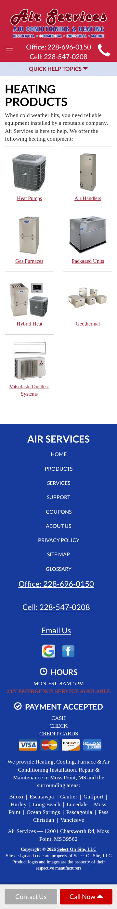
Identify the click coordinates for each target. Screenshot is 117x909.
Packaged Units (88, 261)
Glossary (59, 569)
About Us (58, 526)
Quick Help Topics (56, 68)
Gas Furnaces (29, 261)
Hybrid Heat (29, 323)
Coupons (59, 511)
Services (58, 483)
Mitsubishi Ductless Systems (29, 390)
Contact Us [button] (31, 896)
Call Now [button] (83, 896)
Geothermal (88, 323)
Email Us (56, 630)
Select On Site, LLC (77, 849)
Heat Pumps (29, 198)
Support (58, 497)
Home (59, 454)
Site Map (58, 554)
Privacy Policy (58, 540)
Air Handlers (87, 198)
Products (58, 468)
